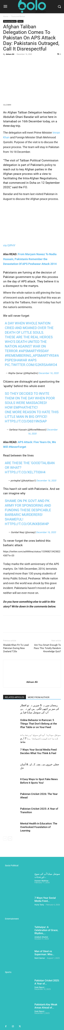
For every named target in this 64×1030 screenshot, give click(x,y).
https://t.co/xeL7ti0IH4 (25, 472)
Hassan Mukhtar (41, 881)
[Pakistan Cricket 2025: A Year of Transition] (11, 812)
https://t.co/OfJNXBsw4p (27, 524)
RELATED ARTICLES (14, 697)
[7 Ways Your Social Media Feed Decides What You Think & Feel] (11, 753)
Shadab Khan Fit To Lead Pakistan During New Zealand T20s (16, 648)
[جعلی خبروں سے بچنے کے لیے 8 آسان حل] (11, 768)
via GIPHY (9, 245)
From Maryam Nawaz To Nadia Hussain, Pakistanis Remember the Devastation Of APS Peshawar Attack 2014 (30, 259)
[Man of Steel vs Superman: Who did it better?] (17, 960)
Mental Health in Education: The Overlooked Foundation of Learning (38, 827)
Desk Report (39, 987)
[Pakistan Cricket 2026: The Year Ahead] (11, 797)
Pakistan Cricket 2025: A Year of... (46, 982)
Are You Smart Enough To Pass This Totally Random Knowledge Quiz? (47, 648)
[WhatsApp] (28, 61)
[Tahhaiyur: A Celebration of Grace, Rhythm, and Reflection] (17, 936)
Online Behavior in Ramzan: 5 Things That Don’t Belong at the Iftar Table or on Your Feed (38, 724)
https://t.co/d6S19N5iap (26, 421)
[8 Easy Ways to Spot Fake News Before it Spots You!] (11, 782)
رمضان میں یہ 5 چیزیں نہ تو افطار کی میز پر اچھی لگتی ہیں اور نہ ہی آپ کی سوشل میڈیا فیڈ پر (39, 709)
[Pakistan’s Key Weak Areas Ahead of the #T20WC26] (17, 1013)
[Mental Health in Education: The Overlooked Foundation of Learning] (11, 827)
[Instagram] (13, 1026)
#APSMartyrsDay (34, 351)
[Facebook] (6, 61)
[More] (35, 61)
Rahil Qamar (39, 958)
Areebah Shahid (41, 937)
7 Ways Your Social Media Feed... (45, 899)
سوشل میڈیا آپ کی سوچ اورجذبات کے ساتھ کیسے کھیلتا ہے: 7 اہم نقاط (40, 738)
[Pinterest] (20, 61)
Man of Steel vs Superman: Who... (44, 953)
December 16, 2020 (48, 373)
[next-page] (10, 838)
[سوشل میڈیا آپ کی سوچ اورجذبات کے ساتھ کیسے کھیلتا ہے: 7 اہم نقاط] (11, 738)
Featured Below (18, 16)
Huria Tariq (39, 905)
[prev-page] (5, 838)
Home (5, 16)
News (20, 21)
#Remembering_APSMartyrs (30, 355)
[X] (13, 61)
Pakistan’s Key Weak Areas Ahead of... (45, 1006)
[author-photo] (32, 677)
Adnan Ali (10, 54)
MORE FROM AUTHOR (38, 697)
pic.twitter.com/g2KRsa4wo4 (31, 365)
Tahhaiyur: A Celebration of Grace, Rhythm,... (46, 930)
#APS (32, 360)
